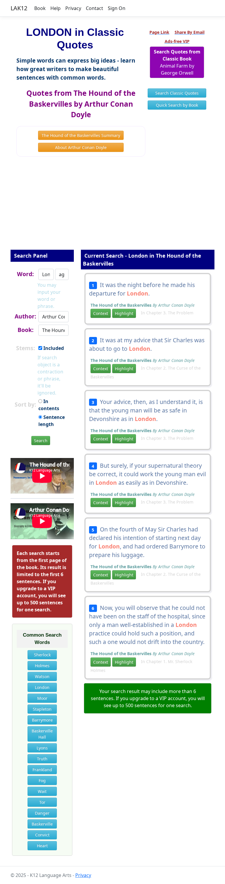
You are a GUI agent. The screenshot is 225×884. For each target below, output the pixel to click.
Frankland (42, 769)
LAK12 (19, 8)
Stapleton (42, 709)
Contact (94, 8)
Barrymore (42, 720)
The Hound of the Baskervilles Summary (81, 135)
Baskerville (42, 824)
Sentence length (51, 420)
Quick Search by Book (177, 105)
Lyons (42, 748)
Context (100, 313)
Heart (42, 845)
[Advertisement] (112, 207)
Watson (42, 676)
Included (53, 348)
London (42, 687)
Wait (42, 791)
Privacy (73, 8)
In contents (48, 405)
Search (40, 440)
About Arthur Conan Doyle (81, 147)
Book (40, 8)
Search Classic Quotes (177, 93)
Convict (42, 835)
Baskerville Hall (42, 734)
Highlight (124, 313)
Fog (42, 780)
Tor (42, 802)
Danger (42, 813)
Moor (42, 698)
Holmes (42, 665)
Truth (42, 758)
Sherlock (42, 654)
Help (55, 8)
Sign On (116, 8)
